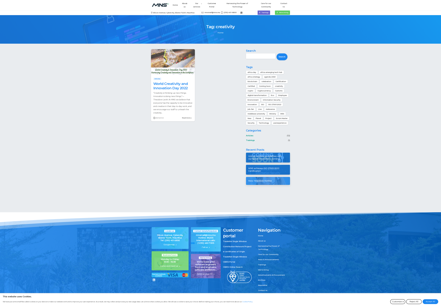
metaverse (270, 109)
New (249, 118)
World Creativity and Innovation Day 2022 (170, 86)
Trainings (250, 140)
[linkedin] (241, 13)
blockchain (252, 81)
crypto (250, 91)
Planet (258, 118)
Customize (397, 301)
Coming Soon (265, 86)
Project (268, 118)
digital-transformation (257, 95)
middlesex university (256, 114)
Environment (253, 100)
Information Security (271, 100)
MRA (282, 114)
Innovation (252, 104)
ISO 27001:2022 (274, 104)
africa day (252, 72)
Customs (279, 91)
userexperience (279, 123)
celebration (266, 81)
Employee (282, 95)
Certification (281, 81)
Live (260, 109)
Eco (272, 95)
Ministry (272, 114)
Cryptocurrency (264, 91)
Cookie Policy (247, 302)
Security (251, 123)
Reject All (414, 301)
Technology (264, 123)
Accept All (430, 301)
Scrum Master (282, 118)
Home (220, 33)
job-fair (251, 109)
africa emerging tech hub (271, 72)
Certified (251, 86)
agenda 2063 (270, 77)
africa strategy (254, 77)
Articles (249, 136)
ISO (262, 104)
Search (251, 50)
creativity (279, 86)
